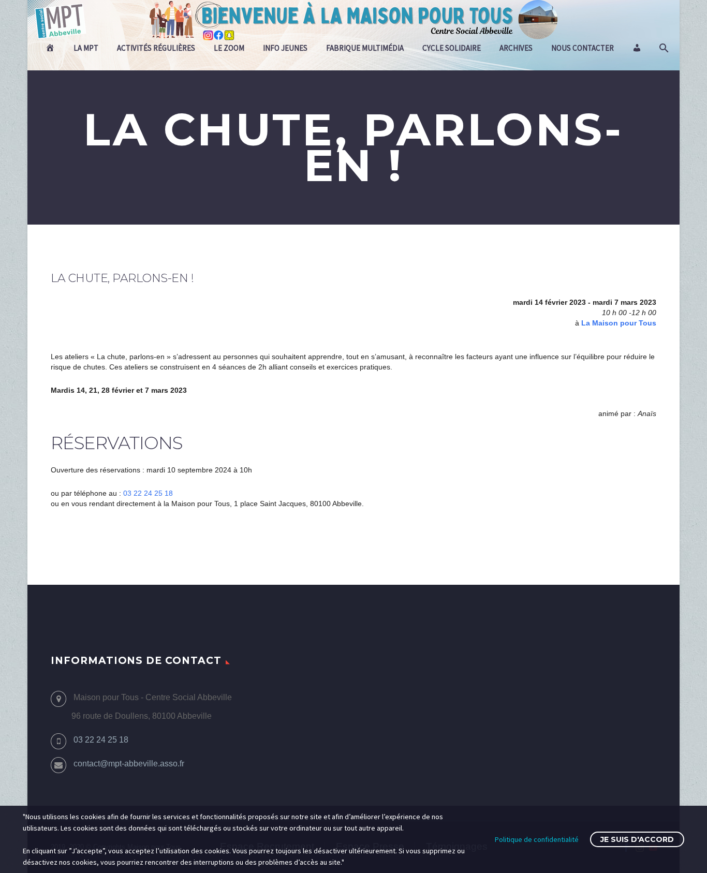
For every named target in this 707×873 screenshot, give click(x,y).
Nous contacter (582, 48)
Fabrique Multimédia (365, 48)
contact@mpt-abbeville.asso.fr (128, 763)
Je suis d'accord (637, 839)
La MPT (85, 48)
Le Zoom (229, 48)
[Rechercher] (663, 48)
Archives (516, 48)
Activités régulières (156, 48)
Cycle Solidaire (451, 48)
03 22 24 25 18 (148, 493)
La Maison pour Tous (618, 323)
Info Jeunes (285, 48)
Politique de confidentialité (537, 839)
